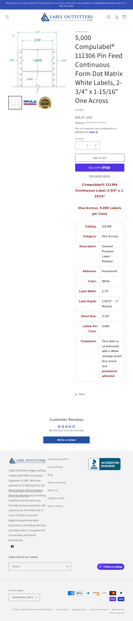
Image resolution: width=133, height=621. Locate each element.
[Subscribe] (67, 566)
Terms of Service (57, 482)
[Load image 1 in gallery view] (15, 102)
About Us (53, 490)
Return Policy (55, 506)
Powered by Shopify (44, 609)
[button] (7, 17)
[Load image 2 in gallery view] (30, 102)
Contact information (99, 609)
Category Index (56, 498)
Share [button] (82, 394)
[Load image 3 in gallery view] (45, 102)
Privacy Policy (55, 466)
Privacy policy (62, 609)
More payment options (99, 175)
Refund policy (118, 609)
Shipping (79, 122)
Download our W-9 (58, 459)
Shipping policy (79, 609)
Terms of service (117, 613)
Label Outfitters (27, 609)
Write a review (66, 440)
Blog (50, 474)
